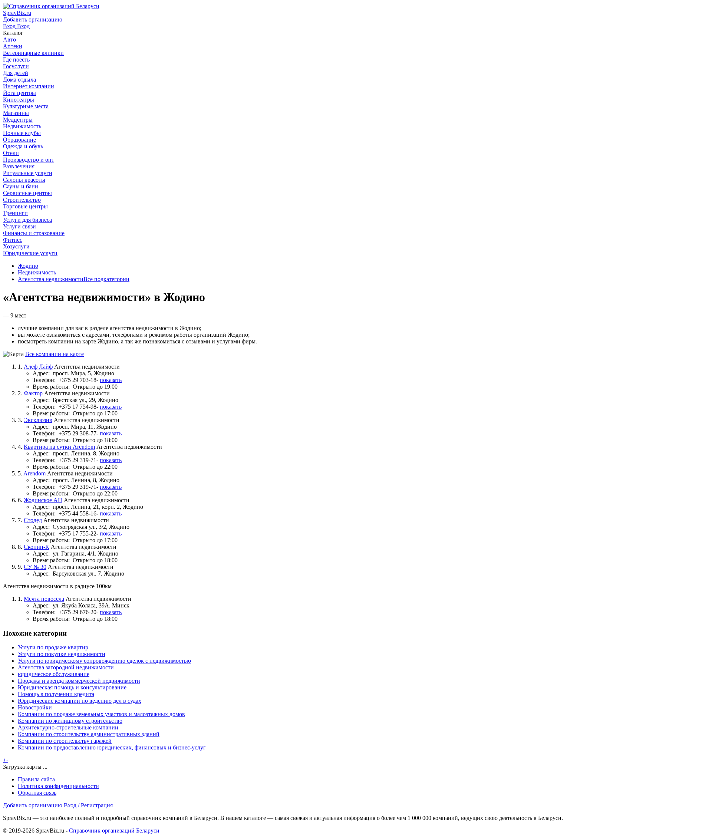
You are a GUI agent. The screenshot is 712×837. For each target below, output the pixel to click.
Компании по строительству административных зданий (88, 734)
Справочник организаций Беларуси (114, 830)
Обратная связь (37, 793)
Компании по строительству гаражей (65, 741)
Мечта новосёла (44, 599)
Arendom (34, 473)
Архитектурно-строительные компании (68, 727)
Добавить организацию (32, 805)
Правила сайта (36, 779)
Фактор (33, 393)
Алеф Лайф (38, 366)
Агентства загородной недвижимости (66, 667)
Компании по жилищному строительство (70, 721)
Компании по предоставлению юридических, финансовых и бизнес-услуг (112, 747)
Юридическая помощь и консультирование (72, 687)
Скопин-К (36, 547)
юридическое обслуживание (53, 674)
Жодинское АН (43, 500)
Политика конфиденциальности (58, 786)
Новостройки (35, 707)
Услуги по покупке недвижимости (61, 654)
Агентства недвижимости (50, 279)
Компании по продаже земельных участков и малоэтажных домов (101, 714)
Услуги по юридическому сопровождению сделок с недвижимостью (104, 661)
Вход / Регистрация (88, 805)
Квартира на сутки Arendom (59, 447)
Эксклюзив (38, 420)
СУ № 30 (35, 567)
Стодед (33, 520)
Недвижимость (37, 272)
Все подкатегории (106, 279)
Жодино (28, 266)
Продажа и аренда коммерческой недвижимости (79, 681)
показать (111, 380)
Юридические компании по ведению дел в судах (79, 701)
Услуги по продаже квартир (53, 647)
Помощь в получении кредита (56, 694)
